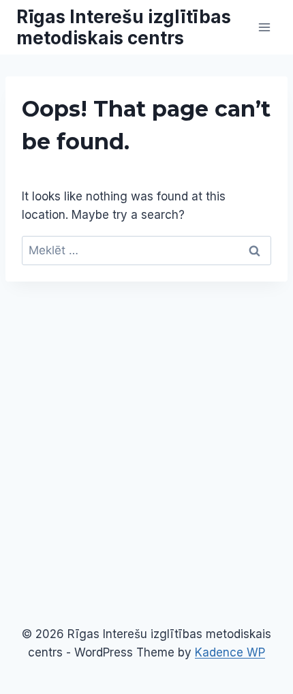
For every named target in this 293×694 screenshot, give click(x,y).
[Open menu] (264, 26)
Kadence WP (230, 652)
